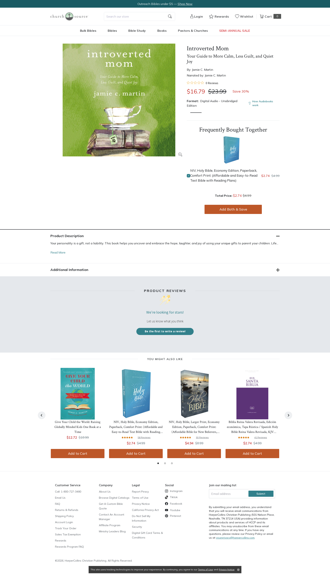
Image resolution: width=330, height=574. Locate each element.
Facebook (176, 503)
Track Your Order (65, 528)
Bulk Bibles (88, 31)
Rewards (60, 540)
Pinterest (175, 516)
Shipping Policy (64, 516)
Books (162, 31)
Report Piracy (140, 491)
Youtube (175, 510)
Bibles (112, 31)
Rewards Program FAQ (69, 546)
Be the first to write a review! (165, 331)
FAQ (57, 504)
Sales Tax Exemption (68, 534)
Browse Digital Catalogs (114, 497)
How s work (262, 103)
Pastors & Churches (193, 31)
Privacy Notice (141, 504)
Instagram (176, 491)
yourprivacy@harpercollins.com (235, 537)
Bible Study (137, 31)
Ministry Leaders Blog (112, 531)
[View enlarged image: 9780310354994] (119, 100)
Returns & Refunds (66, 510)
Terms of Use (140, 497)
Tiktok (174, 497)
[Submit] (170, 16)
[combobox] (139, 16)
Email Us (60, 497)
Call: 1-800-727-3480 (68, 491)
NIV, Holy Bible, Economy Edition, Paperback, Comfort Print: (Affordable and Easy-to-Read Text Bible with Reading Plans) (223, 175)
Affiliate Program (109, 525)
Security (137, 526)
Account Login (64, 522)
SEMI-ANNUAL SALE (234, 31)
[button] (196, 112)
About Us (105, 491)
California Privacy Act (145, 510)
